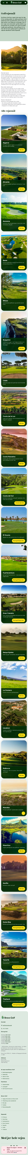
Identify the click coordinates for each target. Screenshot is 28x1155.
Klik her (21, 149)
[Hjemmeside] (16, 3)
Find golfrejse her (18, 540)
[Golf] (8, 1018)
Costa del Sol (20, 503)
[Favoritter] (25, 2)
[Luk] (25, 1148)
